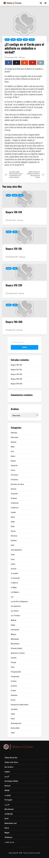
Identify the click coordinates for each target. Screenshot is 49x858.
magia (13, 625)
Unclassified (15, 728)
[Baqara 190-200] (24, 308)
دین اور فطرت (9, 842)
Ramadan (14, 695)
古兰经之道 (9, 814)
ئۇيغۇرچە (8, 795)
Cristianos (14, 479)
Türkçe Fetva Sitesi (11, 762)
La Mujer (14, 587)
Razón (13, 700)
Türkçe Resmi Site (11, 757)
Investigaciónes (16, 550)
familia (13, 512)
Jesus (13, 559)
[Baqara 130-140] (24, 198)
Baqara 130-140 (14, 212)
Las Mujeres (15, 592)
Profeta (13, 681)
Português (8, 799)
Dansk (7, 828)
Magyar (7, 832)
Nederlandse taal (11, 823)
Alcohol (13, 442)
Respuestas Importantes (19, 704)
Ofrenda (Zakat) (16, 648)
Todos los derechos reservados (31, 853)
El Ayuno (14, 498)
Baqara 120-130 (14, 248)
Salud (13, 714)
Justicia (32, 39)
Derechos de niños (17, 484)
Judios (13, 564)
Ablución (14, 432)
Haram (19, 39)
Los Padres (15, 611)
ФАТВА (7, 790)
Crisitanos (14, 475)
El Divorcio (14, 507)
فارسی (7, 804)
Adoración (14, 437)
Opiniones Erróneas (18, 653)
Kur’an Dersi (9, 767)
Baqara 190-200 (14, 321)
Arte (12, 451)
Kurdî (6, 818)
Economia (14, 493)
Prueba (13, 690)
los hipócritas (16, 606)
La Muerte (14, 583)
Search (24, 347)
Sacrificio (14, 709)
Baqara (14, 195)
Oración (13, 658)
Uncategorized (16, 723)
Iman (12, 545)
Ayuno (13, 456)
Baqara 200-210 (16, 379)
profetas (14, 686)
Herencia (14, 536)
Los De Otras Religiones (19, 601)
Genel (13, 517)
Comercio (14, 465)
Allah (7, 39)
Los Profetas (15, 615)
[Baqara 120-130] (24, 235)
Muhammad (15, 639)
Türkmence (8, 837)
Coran (13, 39)
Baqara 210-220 (14, 285)
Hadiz (13, 521)
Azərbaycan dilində (11, 781)
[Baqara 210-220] (24, 272)
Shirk (13, 718)
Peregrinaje (15, 676)
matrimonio (15, 629)
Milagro (13, 634)
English (7, 771)
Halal (12, 526)
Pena (12, 667)
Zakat (13, 732)
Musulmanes (15, 643)
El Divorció (14, 503)
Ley (12, 597)
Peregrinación (16, 672)
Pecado (13, 662)
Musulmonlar (9, 809)
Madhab (13, 620)
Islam (25, 39)
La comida (14, 573)
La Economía (15, 578)
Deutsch (7, 785)
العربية (7, 776)
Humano (14, 540)
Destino (13, 489)
